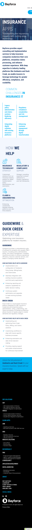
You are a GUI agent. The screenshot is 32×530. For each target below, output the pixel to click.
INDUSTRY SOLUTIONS (8, 439)
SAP (3, 402)
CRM (3, 423)
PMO (3, 452)
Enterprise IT (7, 449)
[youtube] (6, 496)
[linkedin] (3, 496)
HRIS (3, 431)
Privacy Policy (6, 507)
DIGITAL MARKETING (7, 467)
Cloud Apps (6, 420)
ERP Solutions (7, 399)
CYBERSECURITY (6, 460)
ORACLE (4, 410)
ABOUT (4, 476)
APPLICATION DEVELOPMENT (10, 463)
